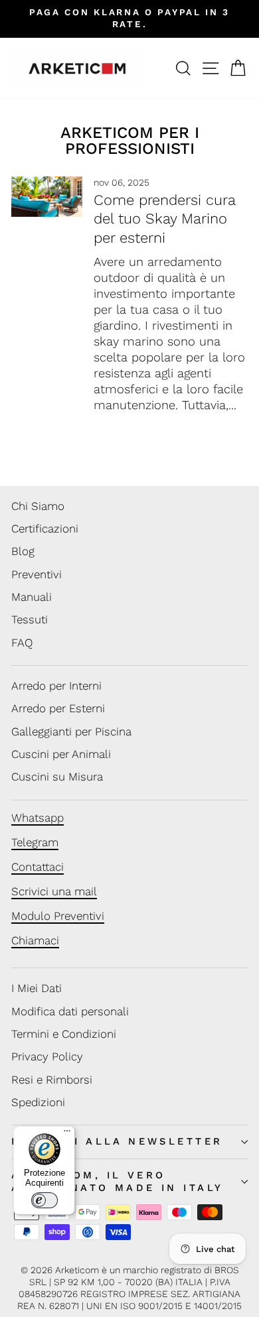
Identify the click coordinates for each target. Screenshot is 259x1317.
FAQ (22, 642)
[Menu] (67, 1134)
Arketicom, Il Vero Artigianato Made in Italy (117, 1181)
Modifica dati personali (70, 1011)
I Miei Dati (36, 988)
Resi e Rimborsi (51, 1079)
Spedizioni (38, 1102)
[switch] (44, 1200)
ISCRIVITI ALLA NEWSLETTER (116, 1141)
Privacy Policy (47, 1056)
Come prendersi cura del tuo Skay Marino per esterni (164, 219)
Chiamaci (35, 940)
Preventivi (36, 574)
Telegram (34, 842)
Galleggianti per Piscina (71, 731)
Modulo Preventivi (57, 915)
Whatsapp (37, 817)
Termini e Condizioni (63, 1033)
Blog (23, 551)
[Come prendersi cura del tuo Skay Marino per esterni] (46, 196)
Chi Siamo (37, 506)
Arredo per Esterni (58, 708)
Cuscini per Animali (61, 754)
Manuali (31, 596)
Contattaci (37, 866)
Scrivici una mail (54, 891)
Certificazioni (44, 528)
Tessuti (29, 619)
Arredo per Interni (56, 685)
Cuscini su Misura (57, 776)
